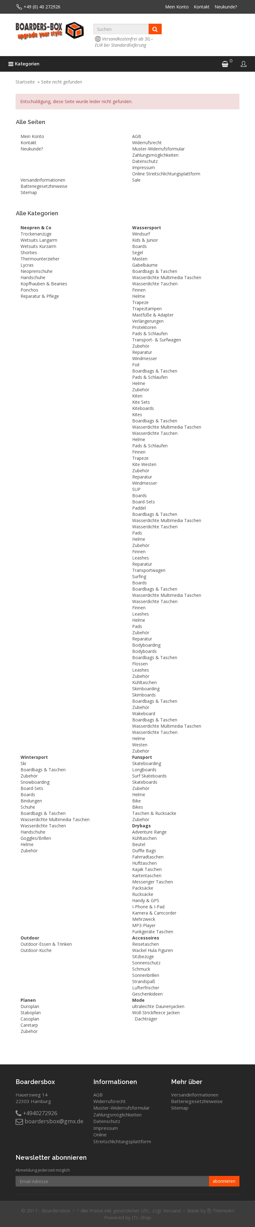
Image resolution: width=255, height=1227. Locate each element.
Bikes (137, 807)
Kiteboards (143, 408)
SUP (136, 489)
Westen (139, 745)
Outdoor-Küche (36, 950)
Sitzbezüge (143, 956)
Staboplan (31, 1012)
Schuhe (28, 807)
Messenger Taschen (152, 882)
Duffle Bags (144, 851)
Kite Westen (144, 464)
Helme (138, 296)
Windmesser (144, 358)
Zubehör (140, 346)
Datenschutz (145, 161)
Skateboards (144, 782)
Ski (23, 763)
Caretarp (29, 1025)
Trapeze (140, 302)
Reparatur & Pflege (40, 296)
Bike (136, 801)
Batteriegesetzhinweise (44, 186)
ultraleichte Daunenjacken (158, 1006)
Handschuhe (33, 277)
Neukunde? (226, 7)
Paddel (139, 508)
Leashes (140, 558)
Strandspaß (143, 981)
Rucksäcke (142, 894)
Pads (137, 533)
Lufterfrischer (145, 988)
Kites (137, 414)
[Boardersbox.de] (50, 31)
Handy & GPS (145, 900)
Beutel (138, 844)
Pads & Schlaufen (150, 333)
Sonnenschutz (146, 963)
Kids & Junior (145, 240)
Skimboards (144, 695)
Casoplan (30, 1019)
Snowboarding (35, 782)
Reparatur (142, 352)
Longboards (144, 770)
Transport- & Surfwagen (156, 340)
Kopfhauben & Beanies (44, 284)
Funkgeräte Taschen (152, 932)
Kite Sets (141, 402)
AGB (136, 136)
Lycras (27, 265)
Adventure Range (149, 832)
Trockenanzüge (36, 234)
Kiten (137, 396)
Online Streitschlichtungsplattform (166, 174)
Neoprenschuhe (37, 271)
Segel (137, 252)
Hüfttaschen (144, 863)
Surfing (139, 576)
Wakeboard (143, 713)
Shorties (29, 252)
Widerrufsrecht (147, 142)
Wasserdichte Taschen (155, 284)
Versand (172, 1210)
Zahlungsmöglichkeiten (155, 155)
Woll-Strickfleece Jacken (156, 1012)
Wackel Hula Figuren (152, 950)
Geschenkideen (147, 994)
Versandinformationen (43, 180)
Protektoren (144, 327)
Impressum (143, 167)
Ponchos (29, 290)
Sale (136, 180)
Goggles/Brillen (36, 838)
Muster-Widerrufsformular (158, 149)
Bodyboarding (146, 645)
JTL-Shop (141, 1217)
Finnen (139, 290)
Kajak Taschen (147, 869)
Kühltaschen (144, 682)
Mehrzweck (143, 919)
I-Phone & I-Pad (148, 907)
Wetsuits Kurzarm (38, 246)
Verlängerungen (148, 321)
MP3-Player (143, 925)
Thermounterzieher (40, 259)
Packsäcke (142, 888)
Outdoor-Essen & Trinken (46, 944)
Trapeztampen (147, 309)
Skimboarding (146, 689)
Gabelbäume (145, 265)
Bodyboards (144, 651)
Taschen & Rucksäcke (154, 813)
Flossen (140, 664)
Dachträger (146, 1019)
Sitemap (29, 192)
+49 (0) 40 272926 (42, 7)
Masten (139, 259)
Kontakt (202, 7)
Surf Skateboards (149, 776)
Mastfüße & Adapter (153, 315)
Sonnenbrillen (145, 975)
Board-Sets (143, 502)
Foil (135, 365)
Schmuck (141, 969)
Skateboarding (146, 763)
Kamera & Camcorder (154, 913)
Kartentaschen (146, 875)
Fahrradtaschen (148, 857)
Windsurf (141, 234)
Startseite (25, 82)
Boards (139, 246)
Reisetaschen (145, 944)
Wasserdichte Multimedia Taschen (166, 277)
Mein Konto (177, 7)
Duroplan (30, 1006)
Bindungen (31, 801)
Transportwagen (148, 570)
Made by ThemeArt (210, 1210)
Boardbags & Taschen (154, 271)
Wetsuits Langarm (39, 240)
